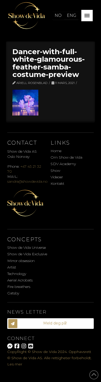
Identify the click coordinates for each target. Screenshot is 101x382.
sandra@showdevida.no (27, 181)
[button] (87, 15)
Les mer (14, 364)
